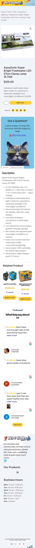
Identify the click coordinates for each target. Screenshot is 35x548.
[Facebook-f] (5, 460)
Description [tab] (6, 167)
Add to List (20, 103)
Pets (10, 12)
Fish (15, 12)
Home (3, 12)
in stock (9, 288)
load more (17, 425)
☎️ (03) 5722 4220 (17, 135)
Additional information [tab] (17, 167)
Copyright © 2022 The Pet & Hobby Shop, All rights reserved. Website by (17, 539)
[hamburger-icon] (33, 4)
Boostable (23, 540)
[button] (30, 28)
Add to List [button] (10, 297)
